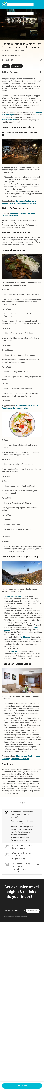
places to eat (16, 66)
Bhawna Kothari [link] (15, 55)
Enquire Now (22, 1086)
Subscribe (32, 911)
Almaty (6, 66)
